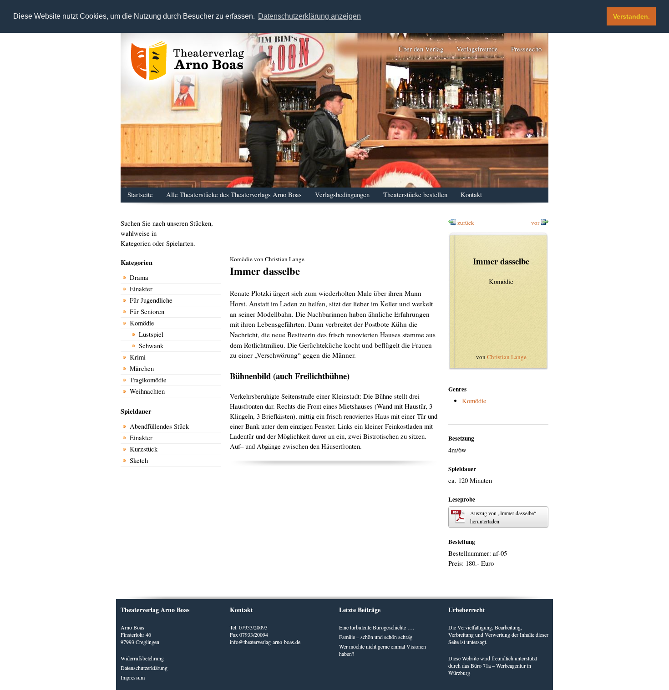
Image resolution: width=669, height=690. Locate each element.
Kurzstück (143, 449)
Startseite (140, 194)
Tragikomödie (148, 379)
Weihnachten (147, 391)
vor (535, 222)
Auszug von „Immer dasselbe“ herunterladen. (503, 517)
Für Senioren (147, 311)
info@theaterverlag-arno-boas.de (265, 641)
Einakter (141, 288)
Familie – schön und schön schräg (375, 636)
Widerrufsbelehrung (142, 658)
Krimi (138, 357)
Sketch (139, 460)
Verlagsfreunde (477, 49)
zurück (465, 222)
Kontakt (471, 194)
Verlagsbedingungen (342, 194)
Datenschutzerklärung (144, 667)
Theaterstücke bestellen (415, 194)
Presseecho (526, 49)
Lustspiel (151, 334)
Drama (139, 277)
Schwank (151, 345)
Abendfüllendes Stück (159, 426)
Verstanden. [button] (631, 16)
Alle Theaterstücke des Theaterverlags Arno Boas (234, 194)
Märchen (142, 368)
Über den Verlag (420, 49)
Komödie (142, 323)
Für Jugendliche (151, 300)
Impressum (133, 677)
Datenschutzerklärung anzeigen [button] (309, 16)
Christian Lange (507, 357)
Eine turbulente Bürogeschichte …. (376, 627)
